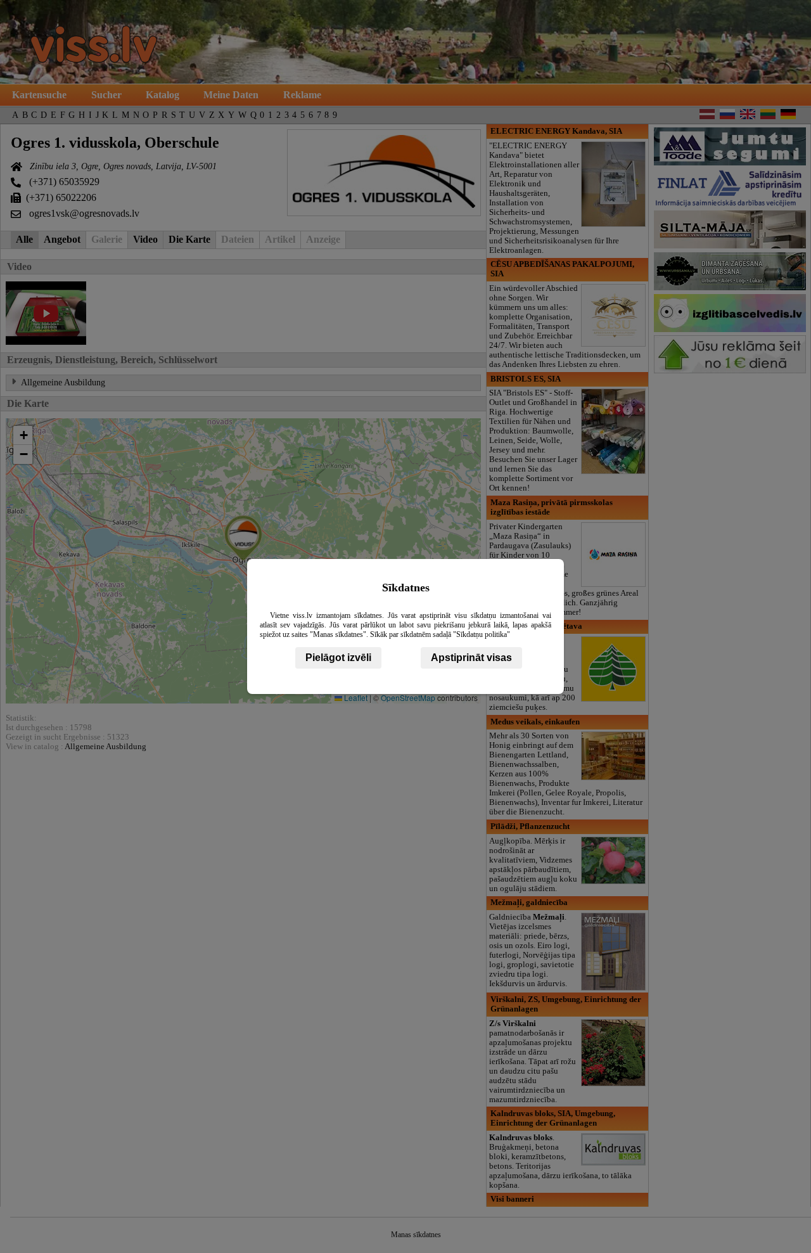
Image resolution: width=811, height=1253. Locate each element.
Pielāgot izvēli (338, 657)
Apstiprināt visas (471, 657)
